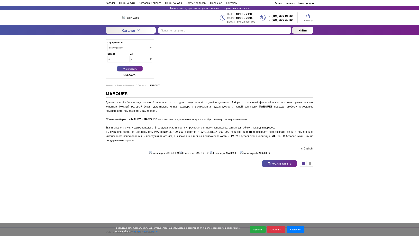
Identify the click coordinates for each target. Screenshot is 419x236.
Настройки (295, 229)
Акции (278, 3)
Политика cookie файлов (144, 231)
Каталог (128, 30)
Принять (257, 229)
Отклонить (276, 229)
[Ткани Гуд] (131, 18)
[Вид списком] (310, 164)
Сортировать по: (116, 42)
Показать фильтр (280, 163)
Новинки (290, 3)
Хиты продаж (306, 3)
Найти (303, 30)
